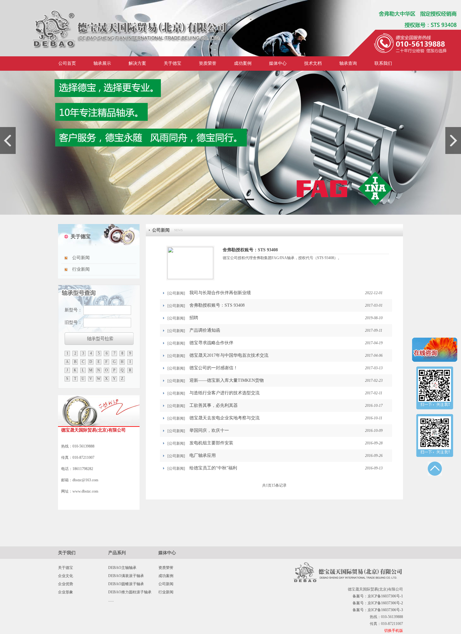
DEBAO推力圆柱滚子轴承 (129, 592)
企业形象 (65, 592)
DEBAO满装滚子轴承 (126, 576)
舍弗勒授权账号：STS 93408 (250, 249)
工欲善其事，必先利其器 (213, 405)
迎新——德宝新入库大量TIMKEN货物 (226, 380)
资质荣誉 (207, 63)
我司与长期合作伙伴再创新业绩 (220, 292)
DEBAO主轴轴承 (122, 567)
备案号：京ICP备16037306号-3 (377, 610)
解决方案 (137, 63)
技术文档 (313, 63)
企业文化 (65, 576)
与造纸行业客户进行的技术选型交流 (224, 393)
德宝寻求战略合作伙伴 (211, 342)
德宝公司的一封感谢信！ (213, 368)
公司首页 (67, 63)
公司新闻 (81, 257)
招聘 (193, 317)
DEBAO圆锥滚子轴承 (126, 584)
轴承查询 (348, 63)
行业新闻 (81, 269)
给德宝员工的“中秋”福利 (213, 468)
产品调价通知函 (204, 330)
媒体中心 (278, 63)
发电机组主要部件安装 (211, 443)
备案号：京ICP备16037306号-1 (377, 596)
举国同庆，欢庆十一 (209, 430)
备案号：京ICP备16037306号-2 (377, 603)
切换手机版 (393, 630)
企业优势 (65, 584)
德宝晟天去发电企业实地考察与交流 (224, 418)
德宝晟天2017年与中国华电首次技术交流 (228, 355)
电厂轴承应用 (202, 455)
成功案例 (243, 63)
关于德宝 (172, 63)
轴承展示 (102, 63)
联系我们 (383, 63)
